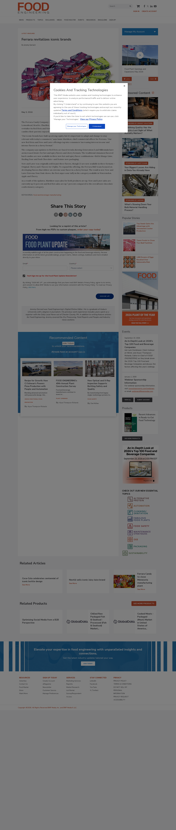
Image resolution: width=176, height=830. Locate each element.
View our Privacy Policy (91, 119)
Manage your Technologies (76, 126)
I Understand (96, 126)
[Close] (124, 86)
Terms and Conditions (71, 110)
